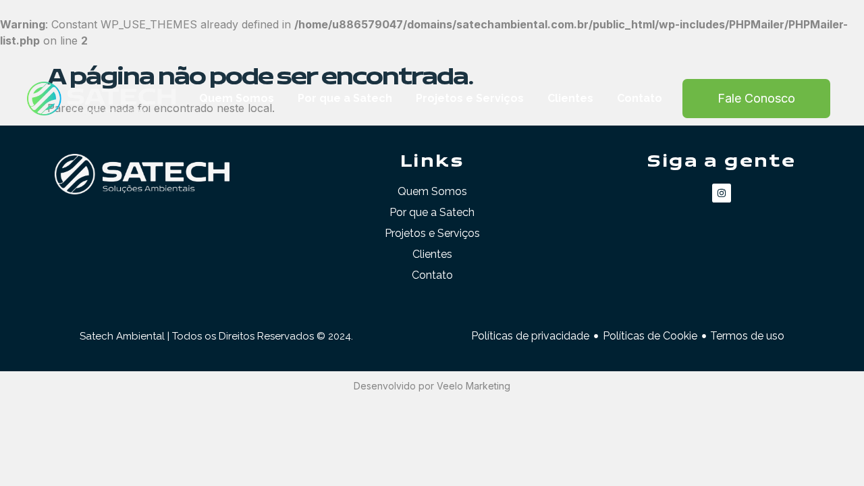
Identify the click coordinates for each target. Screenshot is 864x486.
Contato (639, 98)
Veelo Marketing (473, 386)
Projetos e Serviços (470, 98)
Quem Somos (236, 98)
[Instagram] (721, 193)
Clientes (570, 98)
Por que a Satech (345, 98)
